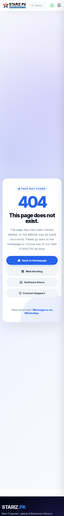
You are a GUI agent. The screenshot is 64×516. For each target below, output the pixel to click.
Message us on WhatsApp (39, 311)
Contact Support (34, 293)
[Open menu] (59, 5)
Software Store (34, 282)
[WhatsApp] (52, 5)
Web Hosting (34, 271)
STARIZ (14, 507)
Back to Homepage (34, 260)
